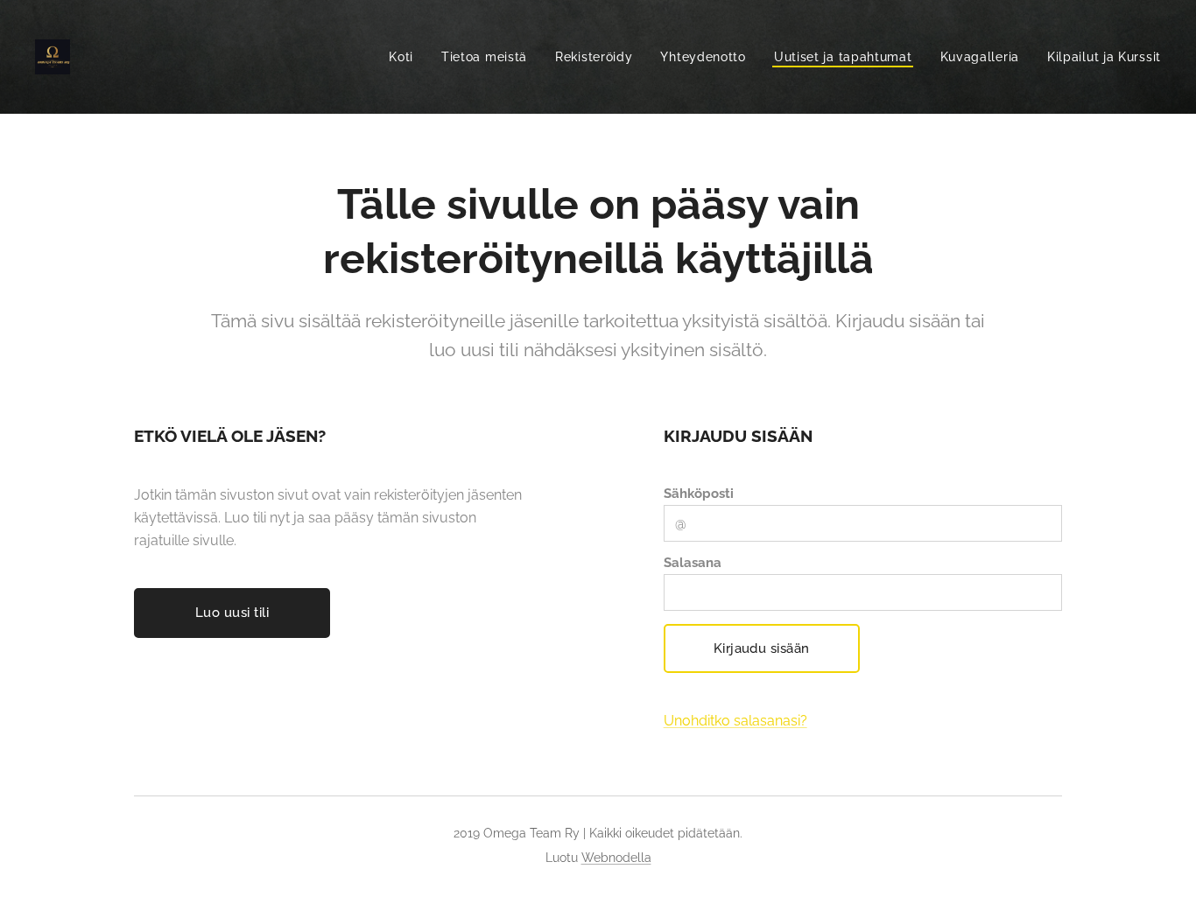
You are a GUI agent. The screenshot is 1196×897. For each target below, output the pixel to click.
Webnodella (616, 858)
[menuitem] (405, 57)
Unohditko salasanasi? (735, 720)
